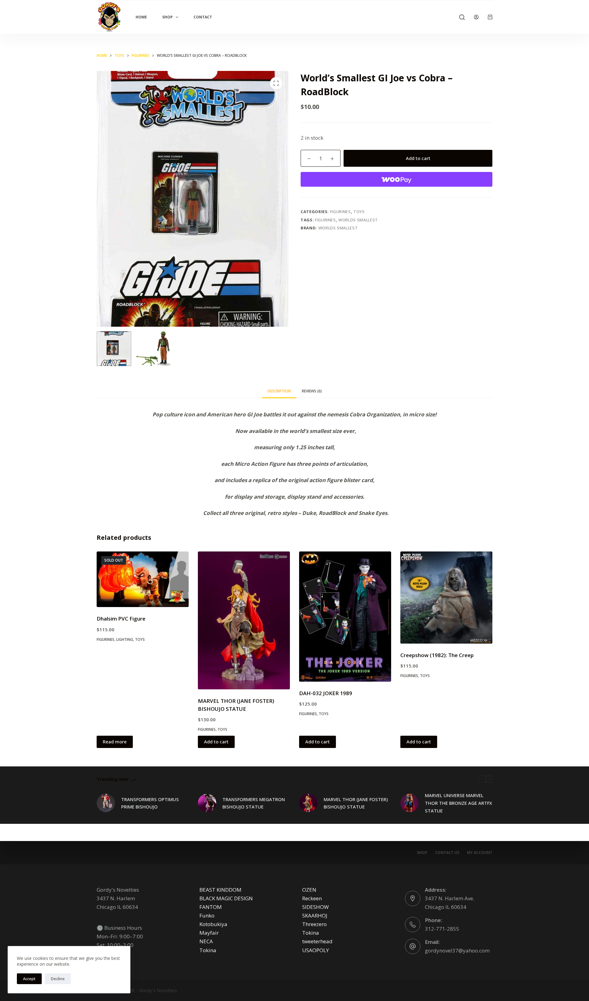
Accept (29, 978)
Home (141, 17)
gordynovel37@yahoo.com (457, 950)
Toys (359, 211)
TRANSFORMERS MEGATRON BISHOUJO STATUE (253, 803)
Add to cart (418, 158)
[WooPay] (396, 179)
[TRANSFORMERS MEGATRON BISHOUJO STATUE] (207, 803)
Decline (58, 978)
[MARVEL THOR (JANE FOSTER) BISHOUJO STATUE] (244, 620)
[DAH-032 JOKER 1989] (345, 616)
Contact (203, 17)
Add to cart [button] (216, 741)
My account (479, 852)
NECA (206, 941)
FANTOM (210, 906)
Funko (206, 915)
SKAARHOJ (314, 915)
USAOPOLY (315, 950)
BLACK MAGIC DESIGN (226, 898)
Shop (167, 17)
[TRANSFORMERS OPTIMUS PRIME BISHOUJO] (106, 803)
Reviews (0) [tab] (312, 391)
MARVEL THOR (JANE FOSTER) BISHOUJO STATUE (356, 803)
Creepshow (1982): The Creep (437, 655)
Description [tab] (279, 391)
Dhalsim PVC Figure (121, 618)
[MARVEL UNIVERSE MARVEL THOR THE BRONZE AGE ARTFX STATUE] (409, 803)
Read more (115, 741)
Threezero (314, 924)
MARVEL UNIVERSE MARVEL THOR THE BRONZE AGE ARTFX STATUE (458, 803)
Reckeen (312, 898)
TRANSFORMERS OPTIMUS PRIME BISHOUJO (150, 803)
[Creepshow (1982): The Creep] (446, 597)
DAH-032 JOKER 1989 (325, 693)
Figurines (340, 211)
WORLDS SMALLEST (358, 220)
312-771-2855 (442, 928)
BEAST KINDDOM (220, 889)
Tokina (207, 950)
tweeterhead (317, 941)
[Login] (476, 17)
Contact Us (447, 852)
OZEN (309, 889)
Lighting (124, 639)
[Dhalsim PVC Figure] (143, 579)
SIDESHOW (315, 906)
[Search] (462, 17)
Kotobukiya (213, 924)
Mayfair (209, 932)
